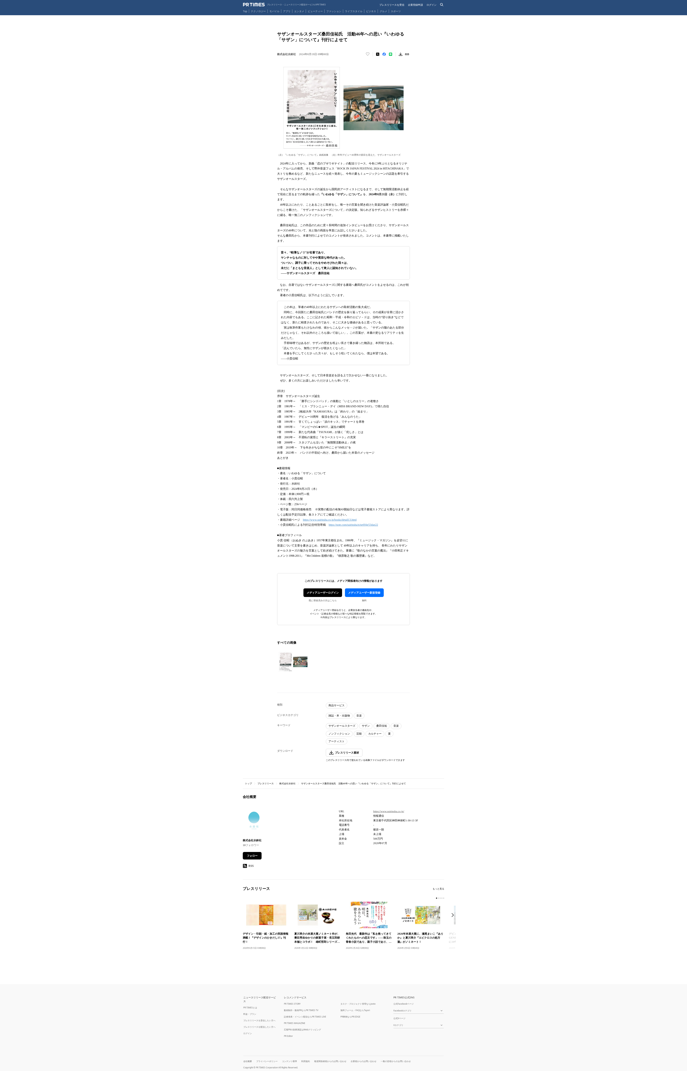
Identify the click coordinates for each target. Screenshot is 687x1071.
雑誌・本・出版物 (339, 715)
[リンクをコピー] (407, 54)
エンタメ (299, 11)
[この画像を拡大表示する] (293, 661)
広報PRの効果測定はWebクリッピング (302, 1029)
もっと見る (438, 888)
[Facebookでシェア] (384, 54)
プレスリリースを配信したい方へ (259, 1026)
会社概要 (247, 1061)
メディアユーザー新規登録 (364, 592)
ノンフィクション (339, 733)
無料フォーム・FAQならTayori (355, 1010)
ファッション (333, 11)
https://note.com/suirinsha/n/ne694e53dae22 (353, 524)
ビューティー (315, 11)
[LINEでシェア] (390, 54)
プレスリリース (265, 783)
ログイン (432, 4)
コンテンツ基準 (289, 1061)
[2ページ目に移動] (438, 898)
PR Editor (288, 1036)
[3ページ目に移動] (440, 898)
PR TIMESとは (250, 1007)
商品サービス (336, 705)
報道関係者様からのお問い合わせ (330, 1061)
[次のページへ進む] (454, 915)
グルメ (383, 11)
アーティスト (336, 741)
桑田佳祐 (381, 725)
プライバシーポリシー (267, 1061)
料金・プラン (249, 1014)
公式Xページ (399, 1018)
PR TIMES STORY (292, 1003)
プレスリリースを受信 (391, 4)
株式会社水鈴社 (287, 783)
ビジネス (371, 11)
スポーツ (396, 11)
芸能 (359, 733)
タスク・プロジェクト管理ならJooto (358, 1003)
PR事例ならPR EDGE (350, 1016)
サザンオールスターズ (341, 725)
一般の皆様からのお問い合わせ (396, 1061)
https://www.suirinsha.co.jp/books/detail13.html (330, 519)
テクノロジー (258, 11)
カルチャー (375, 733)
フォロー (252, 855)
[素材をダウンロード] (400, 54)
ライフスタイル (353, 11)
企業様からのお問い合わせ (363, 1061)
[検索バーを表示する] (441, 4)
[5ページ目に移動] (443, 898)
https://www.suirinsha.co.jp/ (388, 811)
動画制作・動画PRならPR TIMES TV (301, 1010)
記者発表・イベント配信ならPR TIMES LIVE (305, 1016)
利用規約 (305, 1061)
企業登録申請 (415, 4)
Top (245, 11)
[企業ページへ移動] (254, 821)
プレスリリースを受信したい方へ (259, 1020)
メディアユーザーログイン (323, 592)
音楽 (359, 715)
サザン (366, 725)
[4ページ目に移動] (441, 898)
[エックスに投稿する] (378, 54)
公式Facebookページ (403, 1003)
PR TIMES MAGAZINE (294, 1023)
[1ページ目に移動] (436, 898)
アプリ (287, 11)
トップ (248, 783)
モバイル (274, 11)
